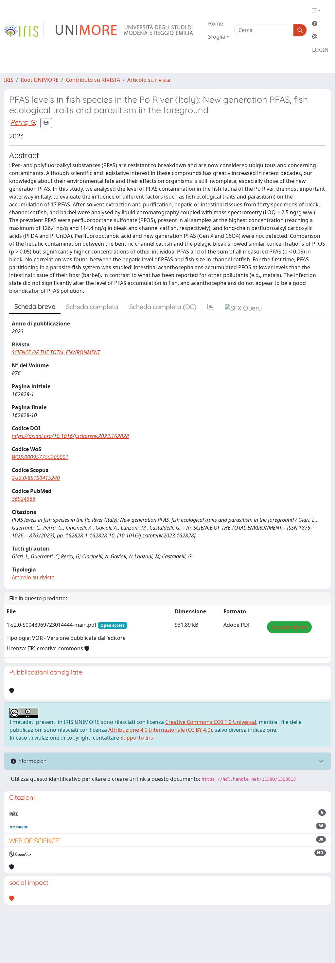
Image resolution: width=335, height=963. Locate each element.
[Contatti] (320, 36)
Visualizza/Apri (289, 627)
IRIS (8, 79)
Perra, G (22, 122)
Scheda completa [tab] (92, 307)
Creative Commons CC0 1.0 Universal (210, 722)
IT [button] (314, 10)
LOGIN (320, 49)
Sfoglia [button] (216, 36)
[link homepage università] (125, 30)
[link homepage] (24, 30)
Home (215, 23)
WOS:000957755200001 (40, 457)
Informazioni (31, 761)
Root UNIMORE (40, 79)
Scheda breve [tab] (34, 306)
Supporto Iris (136, 737)
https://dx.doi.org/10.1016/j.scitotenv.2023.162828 (70, 436)
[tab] (211, 307)
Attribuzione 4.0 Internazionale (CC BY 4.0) (160, 729)
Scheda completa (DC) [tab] (162, 307)
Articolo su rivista (148, 79)
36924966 (23, 498)
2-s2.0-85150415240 (36, 478)
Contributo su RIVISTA (93, 79)
